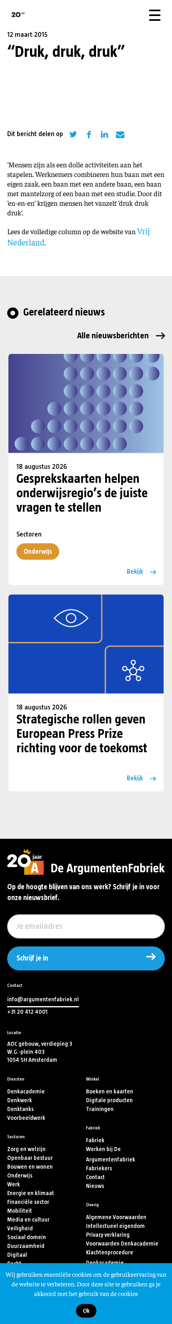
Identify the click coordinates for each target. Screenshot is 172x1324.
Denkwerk (19, 1100)
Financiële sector (28, 1202)
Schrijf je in (32, 958)
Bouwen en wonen (30, 1167)
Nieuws (95, 1186)
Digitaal (17, 1255)
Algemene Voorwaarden (116, 1217)
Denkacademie (26, 1092)
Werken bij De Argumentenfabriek (110, 1154)
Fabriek (95, 1140)
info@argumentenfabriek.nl (43, 1000)
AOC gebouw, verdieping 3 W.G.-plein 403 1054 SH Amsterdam (39, 1052)
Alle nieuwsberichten (113, 336)
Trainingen (100, 1109)
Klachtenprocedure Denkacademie (109, 1258)
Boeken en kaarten (109, 1092)
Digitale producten (109, 1100)
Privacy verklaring (108, 1235)
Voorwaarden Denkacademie (122, 1244)
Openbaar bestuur (30, 1158)
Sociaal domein (26, 1237)
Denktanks (20, 1109)
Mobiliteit (19, 1211)
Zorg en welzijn (26, 1149)
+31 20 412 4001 (27, 1012)
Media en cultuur (28, 1220)
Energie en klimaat (30, 1193)
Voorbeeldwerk (26, 1118)
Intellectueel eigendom (115, 1226)
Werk (13, 1184)
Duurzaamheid (25, 1246)
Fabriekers (99, 1168)
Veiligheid (20, 1229)
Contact (95, 1177)
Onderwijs (38, 551)
